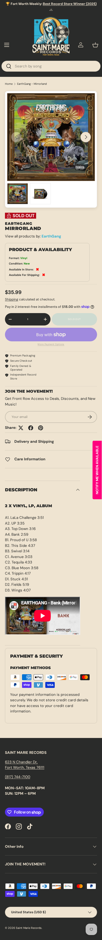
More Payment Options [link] (51, 344)
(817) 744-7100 (17, 776)
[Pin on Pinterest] (41, 428)
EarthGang (51, 236)
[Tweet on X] (21, 428)
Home (9, 84)
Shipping (11, 299)
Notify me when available (97, 470)
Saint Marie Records (29, 928)
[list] (51, 137)
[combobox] (51, 66)
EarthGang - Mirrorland (32, 84)
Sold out (74, 319)
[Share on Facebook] (31, 428)
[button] (95, 44)
